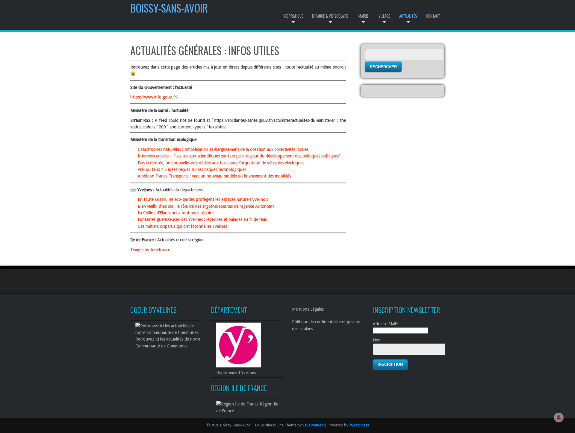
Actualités (408, 16)
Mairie (363, 16)
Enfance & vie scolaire (330, 16)
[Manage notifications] (559, 417)
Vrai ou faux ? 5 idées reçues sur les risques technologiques (192, 169)
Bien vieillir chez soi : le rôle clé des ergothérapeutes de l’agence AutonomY (206, 206)
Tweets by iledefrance (150, 249)
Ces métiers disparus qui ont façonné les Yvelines (182, 226)
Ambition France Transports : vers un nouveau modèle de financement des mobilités (214, 176)
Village (384, 16)
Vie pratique (293, 16)
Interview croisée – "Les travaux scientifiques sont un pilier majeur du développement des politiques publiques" (239, 156)
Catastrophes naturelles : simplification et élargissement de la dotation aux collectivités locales (223, 149)
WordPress (359, 425)
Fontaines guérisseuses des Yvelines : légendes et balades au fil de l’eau (202, 219)
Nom (377, 340)
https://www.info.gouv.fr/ (154, 97)
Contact (433, 16)
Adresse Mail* (385, 323)
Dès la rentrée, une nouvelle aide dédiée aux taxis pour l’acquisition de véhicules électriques (221, 162)
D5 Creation (313, 425)
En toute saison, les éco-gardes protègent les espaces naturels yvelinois (203, 199)
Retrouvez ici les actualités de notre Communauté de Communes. (167, 342)
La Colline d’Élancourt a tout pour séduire (176, 212)
